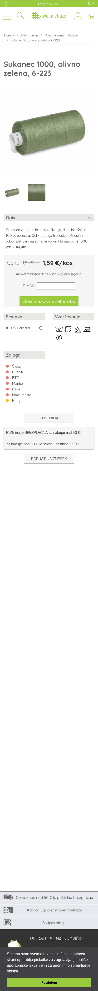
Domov (9, 35)
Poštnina (49, 417)
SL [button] (90, 3)
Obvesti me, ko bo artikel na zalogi (49, 301)
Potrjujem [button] (49, 982)
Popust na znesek (49, 458)
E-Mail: (29, 285)
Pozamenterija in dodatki (61, 35)
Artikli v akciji (29, 35)
